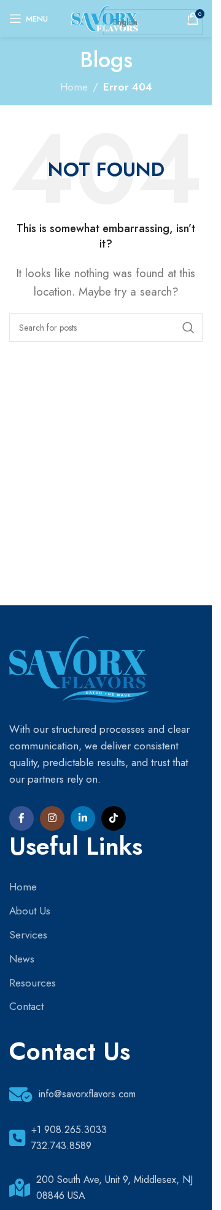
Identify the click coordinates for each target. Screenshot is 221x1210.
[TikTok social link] (113, 818)
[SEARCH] (188, 327)
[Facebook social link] (21, 818)
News (21, 958)
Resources (32, 982)
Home (74, 86)
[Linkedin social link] (83, 818)
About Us (29, 910)
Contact (26, 1006)
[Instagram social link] (52, 818)
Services (28, 934)
